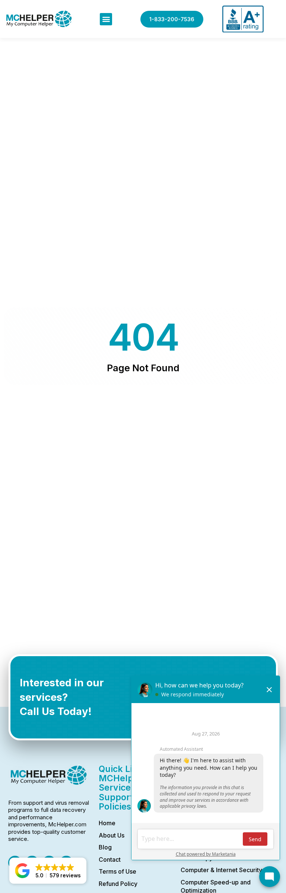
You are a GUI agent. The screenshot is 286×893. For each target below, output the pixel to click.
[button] (106, 19)
